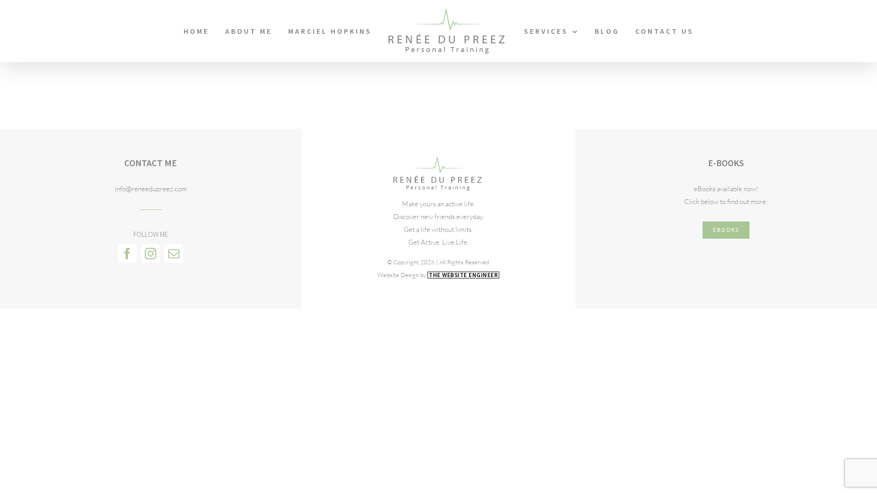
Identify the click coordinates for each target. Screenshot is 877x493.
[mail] (173, 253)
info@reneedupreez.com (151, 188)
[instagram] (150, 253)
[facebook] (127, 253)
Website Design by (437, 274)
